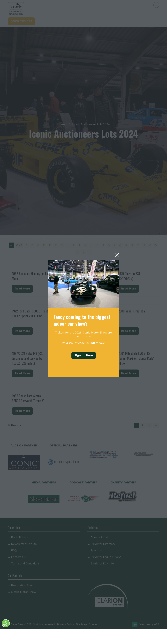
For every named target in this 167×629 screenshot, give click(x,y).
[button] (117, 255)
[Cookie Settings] (6, 623)
